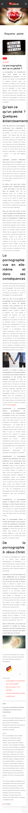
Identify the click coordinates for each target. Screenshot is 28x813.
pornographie (12, 405)
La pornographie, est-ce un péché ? (12, 67)
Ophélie (8, 804)
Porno (4, 58)
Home (6, 19)
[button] (26, 4)
